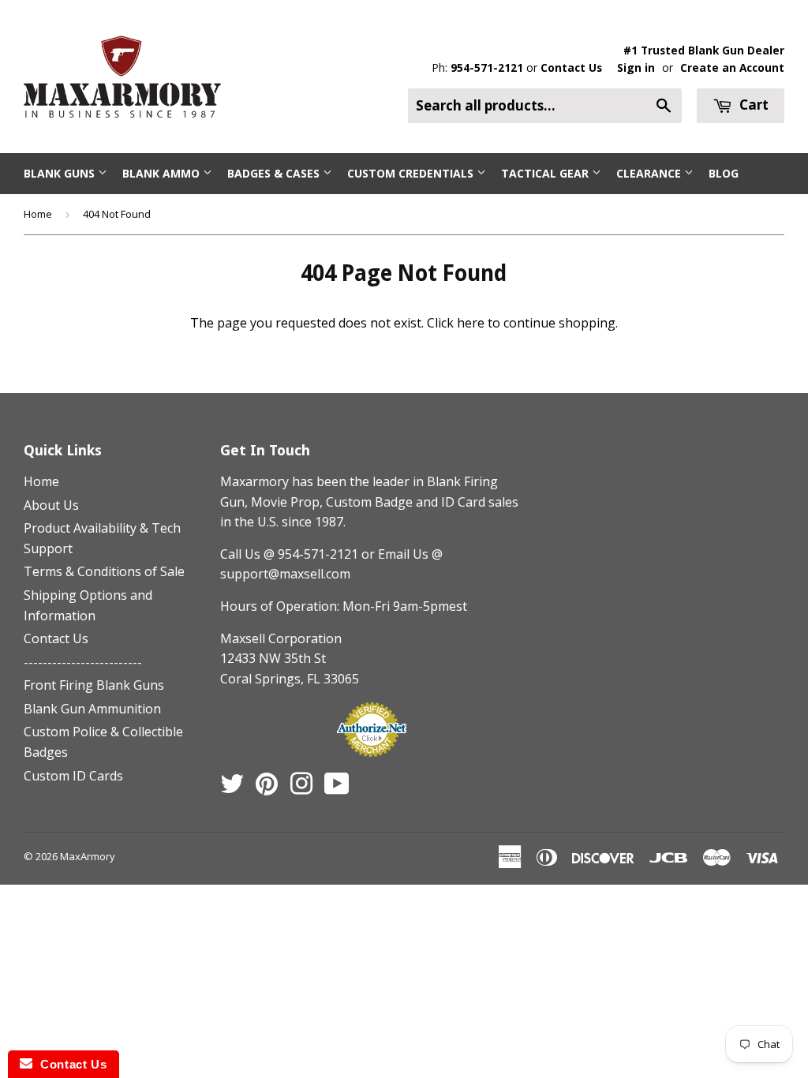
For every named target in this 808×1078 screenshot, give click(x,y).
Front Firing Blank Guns (94, 685)
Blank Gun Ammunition (92, 708)
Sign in (636, 67)
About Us (51, 505)
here (470, 322)
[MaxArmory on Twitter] (232, 788)
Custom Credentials (412, 173)
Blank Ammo (162, 173)
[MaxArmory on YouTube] (337, 788)
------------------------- (83, 662)
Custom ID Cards (73, 775)
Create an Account (732, 67)
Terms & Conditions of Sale (104, 571)
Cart (752, 104)
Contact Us (571, 67)
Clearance (650, 173)
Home (38, 214)
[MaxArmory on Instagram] (301, 788)
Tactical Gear (546, 173)
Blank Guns (61, 173)
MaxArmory (87, 856)
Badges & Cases (275, 173)
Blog (724, 173)
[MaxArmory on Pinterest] (267, 788)
